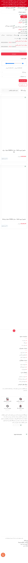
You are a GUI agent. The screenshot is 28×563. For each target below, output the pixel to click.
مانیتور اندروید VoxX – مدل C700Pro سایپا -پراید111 (14, 219)
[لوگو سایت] (21, 8)
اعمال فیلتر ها (23, 80)
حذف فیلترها (22, 84)
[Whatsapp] (21, 393)
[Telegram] (24, 393)
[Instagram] (26, 393)
